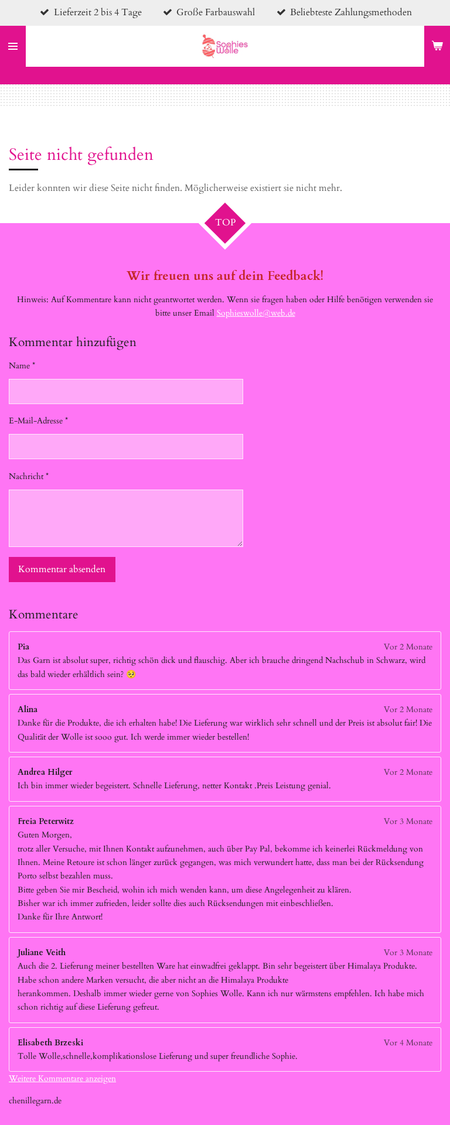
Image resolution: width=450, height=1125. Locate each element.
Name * (22, 365)
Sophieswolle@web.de (256, 313)
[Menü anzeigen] (13, 46)
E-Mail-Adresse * (38, 420)
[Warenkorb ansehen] (437, 46)
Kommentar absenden (61, 569)
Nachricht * (29, 476)
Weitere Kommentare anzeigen (62, 1078)
